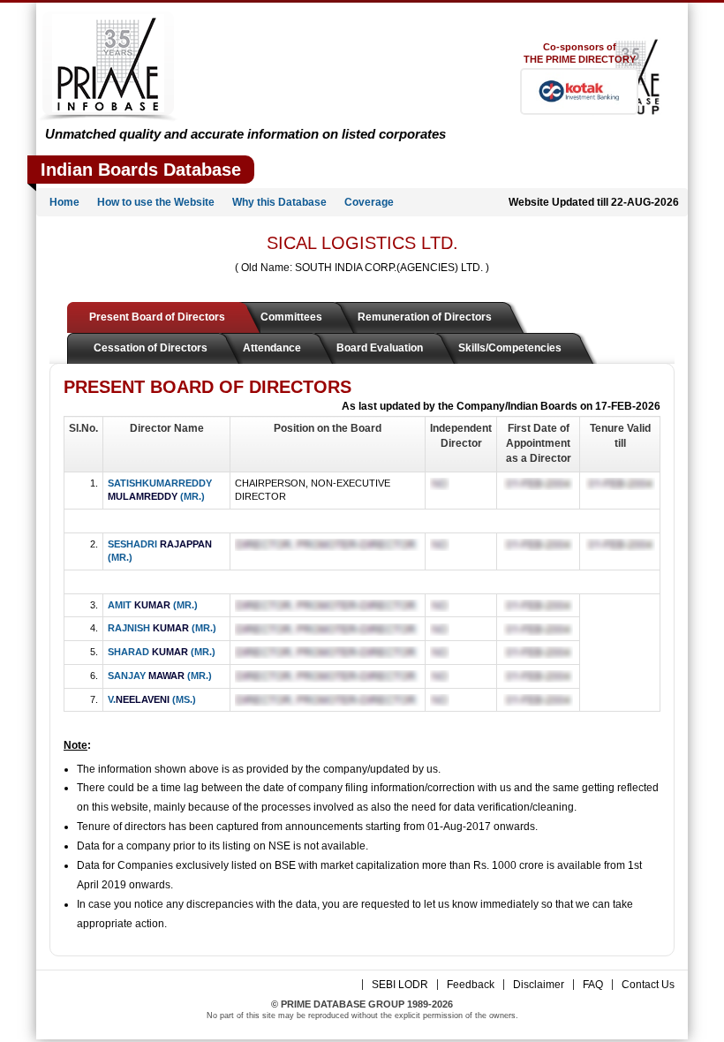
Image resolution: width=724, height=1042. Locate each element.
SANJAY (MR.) (160, 675)
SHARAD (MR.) (161, 651)
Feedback (470, 984)
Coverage (369, 202)
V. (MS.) (152, 699)
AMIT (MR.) (153, 605)
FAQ (593, 984)
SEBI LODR (400, 984)
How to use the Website (156, 202)
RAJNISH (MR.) (162, 628)
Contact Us (648, 984)
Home (64, 202)
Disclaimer (538, 984)
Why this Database (279, 202)
